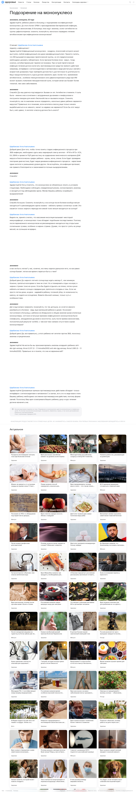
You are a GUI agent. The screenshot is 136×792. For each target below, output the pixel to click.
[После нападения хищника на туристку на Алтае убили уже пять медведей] (23, 626)
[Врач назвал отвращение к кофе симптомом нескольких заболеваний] (23, 744)
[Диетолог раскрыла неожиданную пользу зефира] (83, 537)
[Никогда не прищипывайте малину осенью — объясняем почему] (112, 685)
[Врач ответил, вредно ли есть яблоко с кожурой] (53, 507)
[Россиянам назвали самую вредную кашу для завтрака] (53, 596)
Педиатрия (23, 8)
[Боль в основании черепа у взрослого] (112, 566)
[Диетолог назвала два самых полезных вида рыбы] (83, 507)
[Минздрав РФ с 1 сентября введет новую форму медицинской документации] (23, 685)
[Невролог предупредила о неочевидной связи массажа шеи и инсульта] (53, 714)
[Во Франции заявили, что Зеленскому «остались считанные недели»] (112, 537)
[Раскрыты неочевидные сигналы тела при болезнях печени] (23, 448)
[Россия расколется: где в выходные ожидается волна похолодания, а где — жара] (112, 626)
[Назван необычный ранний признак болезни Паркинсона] (53, 626)
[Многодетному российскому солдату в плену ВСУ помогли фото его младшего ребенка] (83, 448)
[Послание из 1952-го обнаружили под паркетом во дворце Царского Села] (23, 507)
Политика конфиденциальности (124, 790)
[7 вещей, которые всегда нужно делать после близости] (53, 655)
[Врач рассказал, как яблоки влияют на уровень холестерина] (53, 448)
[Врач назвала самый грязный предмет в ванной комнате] (112, 744)
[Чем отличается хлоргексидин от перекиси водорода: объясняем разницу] (53, 773)
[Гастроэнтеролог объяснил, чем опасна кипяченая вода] (23, 566)
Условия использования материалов (77, 790)
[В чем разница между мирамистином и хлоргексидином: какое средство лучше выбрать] (83, 773)
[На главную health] (10, 2)
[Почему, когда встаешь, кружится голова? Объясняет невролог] (53, 537)
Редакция (62, 790)
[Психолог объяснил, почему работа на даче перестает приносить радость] (112, 714)
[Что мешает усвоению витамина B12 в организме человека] (83, 596)
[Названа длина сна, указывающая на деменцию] (112, 448)
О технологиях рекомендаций (106, 790)
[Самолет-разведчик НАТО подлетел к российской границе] (83, 744)
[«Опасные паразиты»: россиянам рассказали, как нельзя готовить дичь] (83, 566)
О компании (9, 790)
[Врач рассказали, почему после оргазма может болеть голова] (23, 596)
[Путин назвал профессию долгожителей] (23, 537)
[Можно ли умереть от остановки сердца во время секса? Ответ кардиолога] (23, 478)
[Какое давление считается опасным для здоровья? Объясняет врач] (23, 655)
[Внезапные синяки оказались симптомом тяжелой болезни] (112, 507)
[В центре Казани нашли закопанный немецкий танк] (83, 626)
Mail (3, 790)
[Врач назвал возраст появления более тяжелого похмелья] (83, 714)
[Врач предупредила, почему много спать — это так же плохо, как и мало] (83, 478)
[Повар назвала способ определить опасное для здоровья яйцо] (53, 478)
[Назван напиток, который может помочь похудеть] (23, 773)
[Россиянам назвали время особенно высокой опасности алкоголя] (53, 685)
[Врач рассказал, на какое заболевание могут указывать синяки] (83, 685)
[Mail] (2, 2)
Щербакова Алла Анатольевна (30, 45)
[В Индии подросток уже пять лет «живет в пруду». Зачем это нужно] (23, 714)
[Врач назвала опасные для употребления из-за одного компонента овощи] (112, 596)
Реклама (15, 790)
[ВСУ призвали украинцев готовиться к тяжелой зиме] (112, 478)
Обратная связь (92, 790)
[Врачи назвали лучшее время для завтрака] (112, 655)
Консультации (14, 8)
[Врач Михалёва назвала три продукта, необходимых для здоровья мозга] (53, 566)
